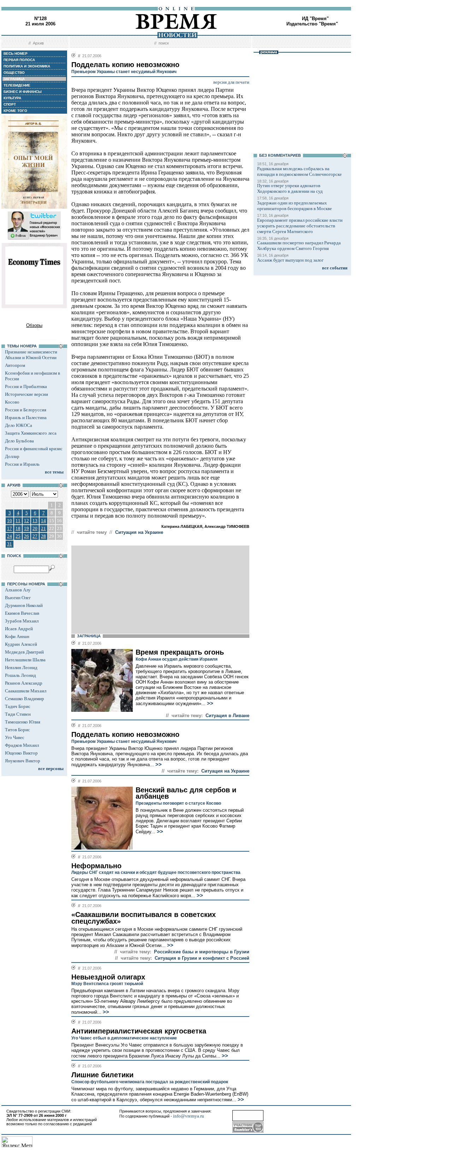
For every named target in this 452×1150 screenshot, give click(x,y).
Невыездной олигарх (108, 977)
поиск (164, 43)
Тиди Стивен (18, 714)
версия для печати (231, 82)
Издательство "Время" (312, 23)
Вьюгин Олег (18, 597)
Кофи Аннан (17, 636)
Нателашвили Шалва (25, 659)
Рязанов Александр (23, 683)
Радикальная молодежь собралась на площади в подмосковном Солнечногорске (299, 171)
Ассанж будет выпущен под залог (290, 260)
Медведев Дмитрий (24, 652)
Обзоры (34, 325)
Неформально (96, 866)
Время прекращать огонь (180, 652)
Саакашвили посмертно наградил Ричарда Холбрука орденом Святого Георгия (299, 245)
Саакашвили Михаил (25, 690)
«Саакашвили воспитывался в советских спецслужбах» (143, 918)
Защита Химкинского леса (30, 433)
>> (209, 703)
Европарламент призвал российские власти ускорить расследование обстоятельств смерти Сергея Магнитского (300, 226)
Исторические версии (26, 394)
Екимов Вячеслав (22, 613)
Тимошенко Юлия (22, 722)
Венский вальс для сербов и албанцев (186, 793)
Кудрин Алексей (21, 644)
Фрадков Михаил (22, 745)
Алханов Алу (18, 589)
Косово (12, 402)
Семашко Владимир (24, 698)
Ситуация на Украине (139, 532)
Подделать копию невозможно (125, 734)
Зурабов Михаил (21, 621)
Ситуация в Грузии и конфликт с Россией (202, 958)
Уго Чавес (14, 737)
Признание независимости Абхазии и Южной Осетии (31, 354)
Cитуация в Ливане (227, 715)
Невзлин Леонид (21, 667)
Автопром (15, 365)
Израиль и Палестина (26, 417)
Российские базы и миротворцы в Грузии (201, 951)
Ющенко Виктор (21, 753)
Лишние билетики (102, 1075)
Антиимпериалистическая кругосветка (138, 1031)
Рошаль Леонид (20, 675)
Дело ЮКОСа (18, 425)
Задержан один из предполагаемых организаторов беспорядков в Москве (294, 205)
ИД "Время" (315, 18)
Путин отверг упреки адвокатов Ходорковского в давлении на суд (290, 188)
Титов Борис (17, 729)
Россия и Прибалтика (26, 386)
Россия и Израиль (22, 464)
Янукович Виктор (22, 760)
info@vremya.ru (188, 1116)
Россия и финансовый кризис (34, 448)
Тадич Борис (17, 706)
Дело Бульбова (19, 440)
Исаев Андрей (19, 628)
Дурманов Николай (24, 605)
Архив (38, 43)
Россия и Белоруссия (25, 409)
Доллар (12, 456)
